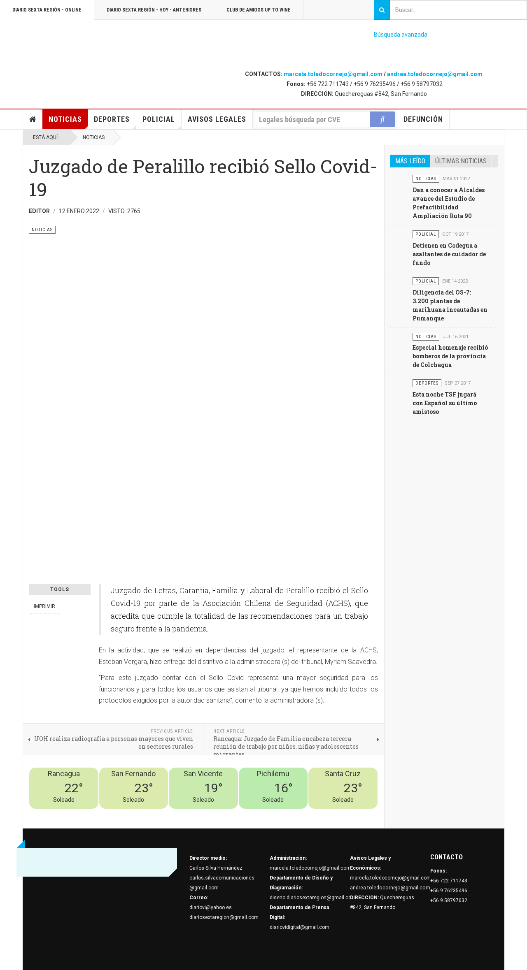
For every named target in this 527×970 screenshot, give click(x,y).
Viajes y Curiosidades (316, 813)
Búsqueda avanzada (400, 34)
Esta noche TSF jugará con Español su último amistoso (445, 402)
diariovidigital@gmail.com (299, 927)
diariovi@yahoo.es (210, 907)
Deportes (112, 119)
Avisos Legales (217, 119)
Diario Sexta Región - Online (47, 10)
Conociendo (232, 813)
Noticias (65, 119)
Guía (350, 813)
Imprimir (44, 606)
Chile (256, 813)
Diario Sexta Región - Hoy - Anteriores (154, 10)
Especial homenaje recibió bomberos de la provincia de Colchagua (450, 356)
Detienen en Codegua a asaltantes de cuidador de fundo (449, 254)
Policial (158, 119)
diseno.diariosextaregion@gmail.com (313, 897)
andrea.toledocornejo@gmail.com (435, 74)
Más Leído (410, 161)
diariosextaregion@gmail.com (224, 917)
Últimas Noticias (461, 161)
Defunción (423, 119)
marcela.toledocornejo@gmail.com (333, 74)
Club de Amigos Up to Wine (258, 10)
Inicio (33, 119)
